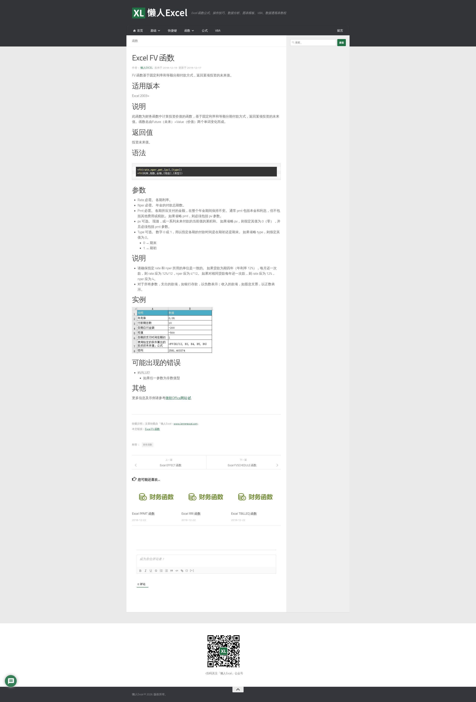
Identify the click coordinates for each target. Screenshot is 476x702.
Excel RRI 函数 (191, 513)
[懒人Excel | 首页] (160, 13)
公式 (205, 30)
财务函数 (147, 444)
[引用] (171, 570)
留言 (340, 30)
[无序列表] (166, 570)
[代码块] (176, 570)
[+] (192, 570)
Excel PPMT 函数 (143, 513)
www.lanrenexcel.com (186, 423)
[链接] (182, 570)
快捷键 (172, 30)
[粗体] (140, 570)
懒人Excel (146, 67)
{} (187, 570)
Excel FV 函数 (152, 429)
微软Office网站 (176, 398)
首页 (140, 30)
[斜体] (145, 570)
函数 (187, 30)
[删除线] (156, 570)
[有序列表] (161, 570)
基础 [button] (153, 30)
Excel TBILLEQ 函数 (244, 513)
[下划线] (150, 570)
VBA (218, 30)
